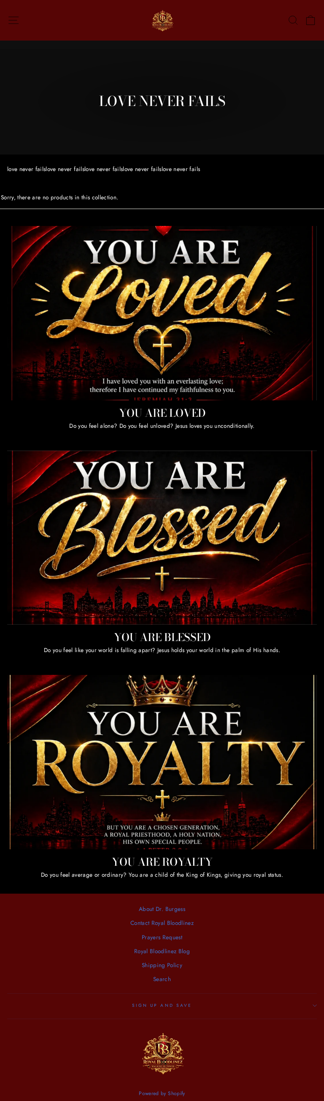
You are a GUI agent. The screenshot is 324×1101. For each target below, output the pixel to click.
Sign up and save (162, 1005)
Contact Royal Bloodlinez (162, 923)
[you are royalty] (162, 762)
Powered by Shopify (162, 1093)
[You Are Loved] (162, 313)
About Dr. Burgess (162, 909)
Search (162, 979)
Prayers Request (162, 937)
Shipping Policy (162, 965)
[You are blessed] (162, 538)
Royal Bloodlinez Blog (162, 951)
